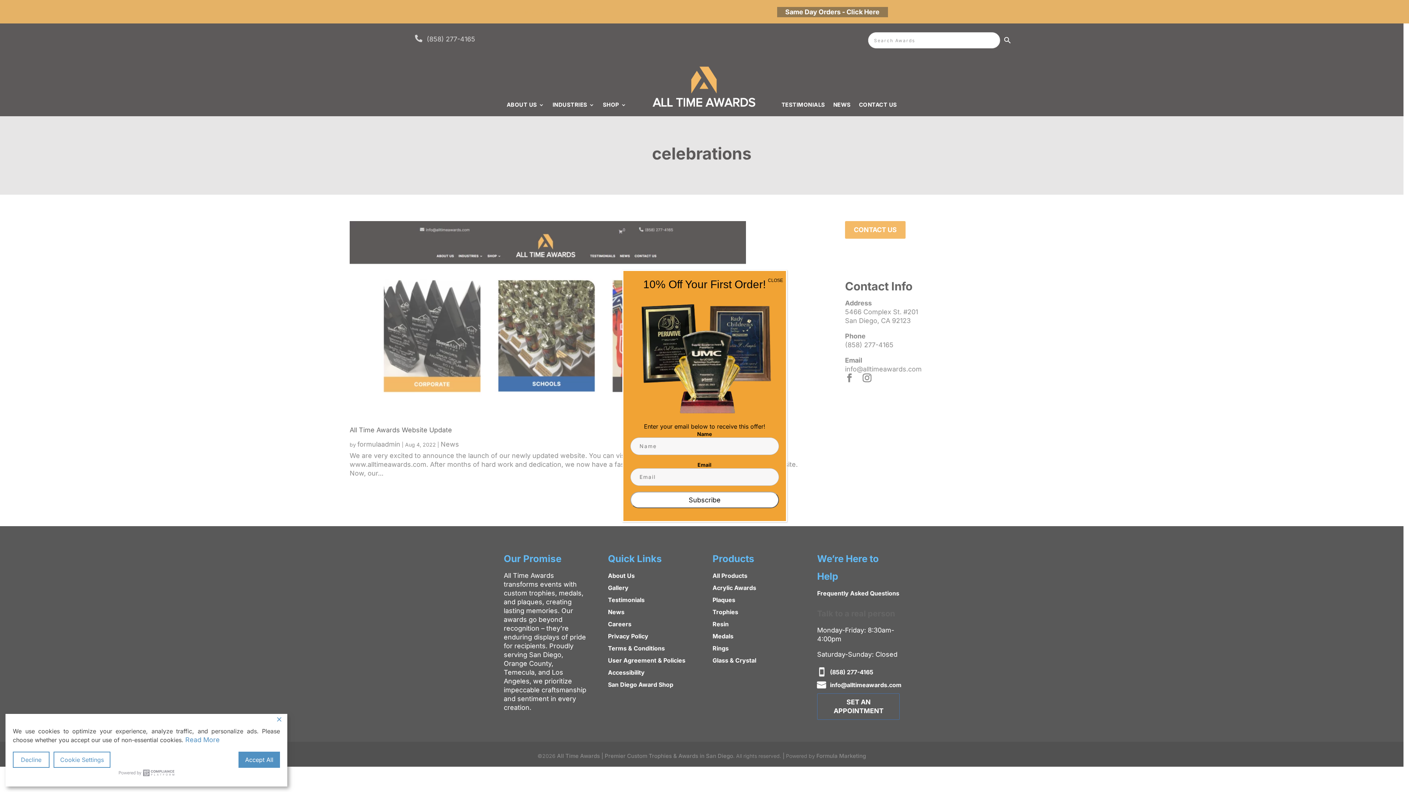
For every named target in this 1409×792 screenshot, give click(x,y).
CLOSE (775, 280)
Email (704, 465)
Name (704, 434)
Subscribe (705, 500)
